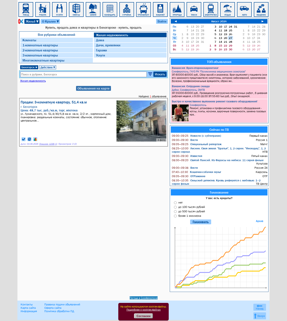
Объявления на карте (93, 88)
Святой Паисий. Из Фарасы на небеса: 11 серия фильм (217, 160)
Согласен (143, 316)
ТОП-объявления (219, 62)
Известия (187, 156)
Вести (185, 140)
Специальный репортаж (196, 144)
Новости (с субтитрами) (196, 135)
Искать (160, 74)
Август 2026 (219, 21)
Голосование (219, 192)
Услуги (100, 55)
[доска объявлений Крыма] (20, 21)
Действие (48, 67)
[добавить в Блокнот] (23, 139)
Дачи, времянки (108, 45)
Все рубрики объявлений (56, 34)
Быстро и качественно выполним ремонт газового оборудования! (214, 101)
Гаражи (101, 50)
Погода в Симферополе (144, 298)
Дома (100, 40)
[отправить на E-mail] (29, 139)
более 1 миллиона (189, 215)
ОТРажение (188, 176)
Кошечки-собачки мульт (196, 172)
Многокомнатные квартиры (43, 60)
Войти (162, 21)
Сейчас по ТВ (219, 129)
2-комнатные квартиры (40, 50)
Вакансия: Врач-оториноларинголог (195, 68)
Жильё (32, 21)
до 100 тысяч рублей (191, 207)
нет (180, 202)
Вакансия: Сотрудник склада (191, 86)
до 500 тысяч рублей (191, 211)
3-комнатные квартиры (40, 55)
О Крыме (50, 21)
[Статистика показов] (35, 139)
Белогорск (29, 67)
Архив (259, 221)
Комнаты (29, 40)
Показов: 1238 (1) (48, 144)
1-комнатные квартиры (40, 45)
